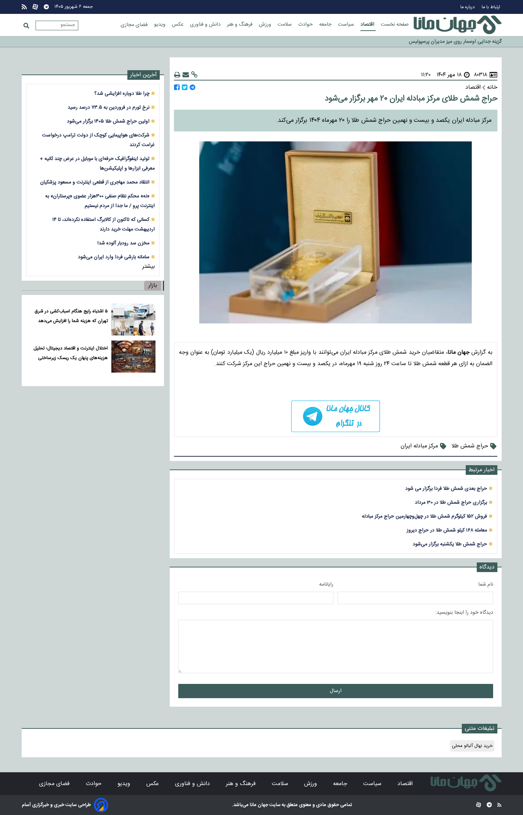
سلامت (285, 24)
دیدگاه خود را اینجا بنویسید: (464, 612)
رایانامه (326, 584)
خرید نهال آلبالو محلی (472, 746)
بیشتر (148, 266)
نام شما (485, 584)
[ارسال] (186, 75)
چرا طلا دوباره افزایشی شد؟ (121, 93)
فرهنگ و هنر (240, 24)
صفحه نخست (395, 24)
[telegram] (335, 416)
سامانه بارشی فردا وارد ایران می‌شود (113, 257)
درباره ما (468, 7)
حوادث (306, 24)
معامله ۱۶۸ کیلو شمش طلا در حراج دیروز (447, 530)
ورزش (266, 24)
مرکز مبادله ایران (419, 446)
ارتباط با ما (492, 7)
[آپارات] (35, 7)
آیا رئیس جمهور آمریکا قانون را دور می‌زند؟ (460, 41)
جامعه (326, 24)
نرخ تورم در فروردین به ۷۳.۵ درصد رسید (108, 107)
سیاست (346, 24)
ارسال (336, 691)
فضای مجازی (135, 25)
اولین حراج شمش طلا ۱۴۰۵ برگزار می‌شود (108, 121)
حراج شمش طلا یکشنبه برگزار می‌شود (450, 544)
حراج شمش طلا (469, 446)
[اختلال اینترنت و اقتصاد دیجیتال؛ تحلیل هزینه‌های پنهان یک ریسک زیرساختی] (133, 357)
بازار (152, 285)
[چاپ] (177, 75)
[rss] (24, 7)
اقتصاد (368, 24)
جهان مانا (258, 805)
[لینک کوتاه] (194, 75)
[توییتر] (184, 87)
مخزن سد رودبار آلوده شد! (123, 243)
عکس (178, 24)
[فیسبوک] (177, 87)
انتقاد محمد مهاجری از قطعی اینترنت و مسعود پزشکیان (94, 182)
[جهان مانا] (457, 25)
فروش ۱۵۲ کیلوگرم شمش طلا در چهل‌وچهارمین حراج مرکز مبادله (424, 516)
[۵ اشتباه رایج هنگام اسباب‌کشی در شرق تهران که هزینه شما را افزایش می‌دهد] (133, 319)
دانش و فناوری (206, 24)
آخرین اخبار (143, 75)
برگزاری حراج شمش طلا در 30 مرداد (451, 502)
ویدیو (160, 24)
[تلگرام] (46, 7)
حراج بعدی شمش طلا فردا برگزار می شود (446, 488)
